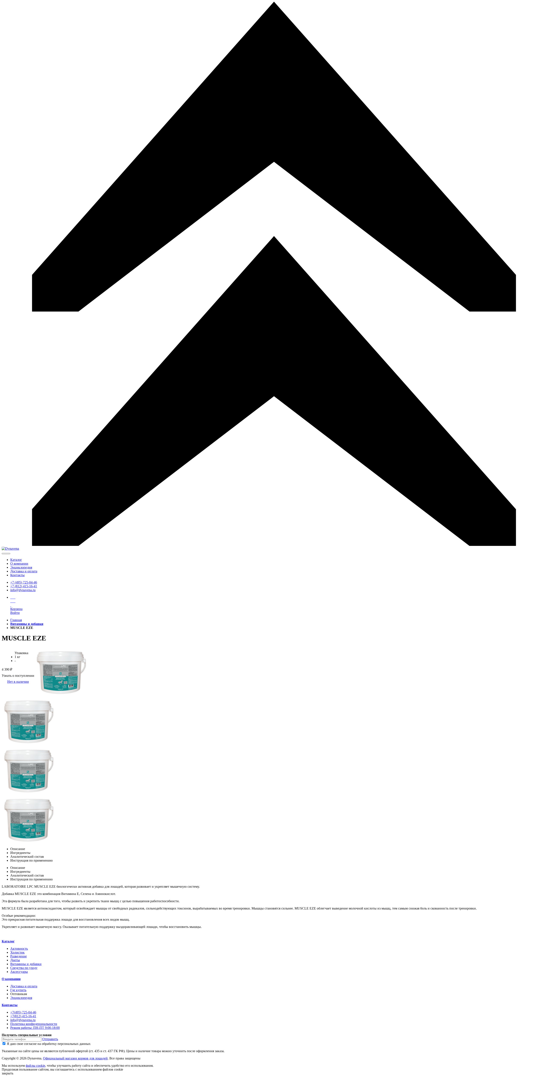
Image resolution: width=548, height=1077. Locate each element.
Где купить (18, 990)
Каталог (16, 559)
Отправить (50, 1039)
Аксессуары (19, 971)
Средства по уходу (23, 968)
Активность (19, 948)
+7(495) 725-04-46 (23, 1012)
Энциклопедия (21, 567)
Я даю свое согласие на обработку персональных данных (49, 1044)
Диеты (15, 960)
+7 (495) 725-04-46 (23, 582)
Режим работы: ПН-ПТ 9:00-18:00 (35, 1028)
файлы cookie (35, 1065)
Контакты (17, 575)
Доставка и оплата (23, 571)
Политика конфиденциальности (33, 1024)
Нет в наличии (18, 681)
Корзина (16, 609)
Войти (15, 613)
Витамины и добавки (26, 964)
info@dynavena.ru (23, 590)
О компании (19, 563)
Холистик (17, 952)
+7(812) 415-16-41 (23, 1016)
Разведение (18, 956)
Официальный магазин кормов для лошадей (75, 1058)
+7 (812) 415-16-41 (23, 586)
